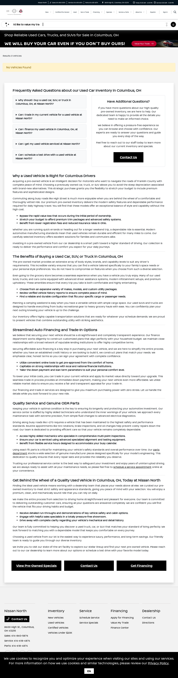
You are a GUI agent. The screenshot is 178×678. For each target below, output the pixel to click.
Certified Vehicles (58, 627)
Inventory (56, 610)
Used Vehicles (56, 622)
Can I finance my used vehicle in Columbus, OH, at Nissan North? (47, 131)
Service (85, 610)
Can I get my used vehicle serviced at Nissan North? (49, 143)
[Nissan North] (14, 12)
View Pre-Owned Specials (36, 565)
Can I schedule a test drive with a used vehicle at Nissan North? (46, 156)
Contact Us (128, 157)
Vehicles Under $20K (60, 632)
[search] (175, 12)
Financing (119, 610)
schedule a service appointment (132, 467)
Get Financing (141, 565)
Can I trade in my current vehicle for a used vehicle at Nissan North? (49, 116)
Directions (148, 622)
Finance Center (120, 627)
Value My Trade (120, 622)
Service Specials (88, 622)
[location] (102, 2)
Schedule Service (89, 617)
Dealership (151, 610)
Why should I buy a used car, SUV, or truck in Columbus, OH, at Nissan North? (43, 101)
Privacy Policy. (158, 663)
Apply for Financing (122, 617)
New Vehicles (55, 617)
